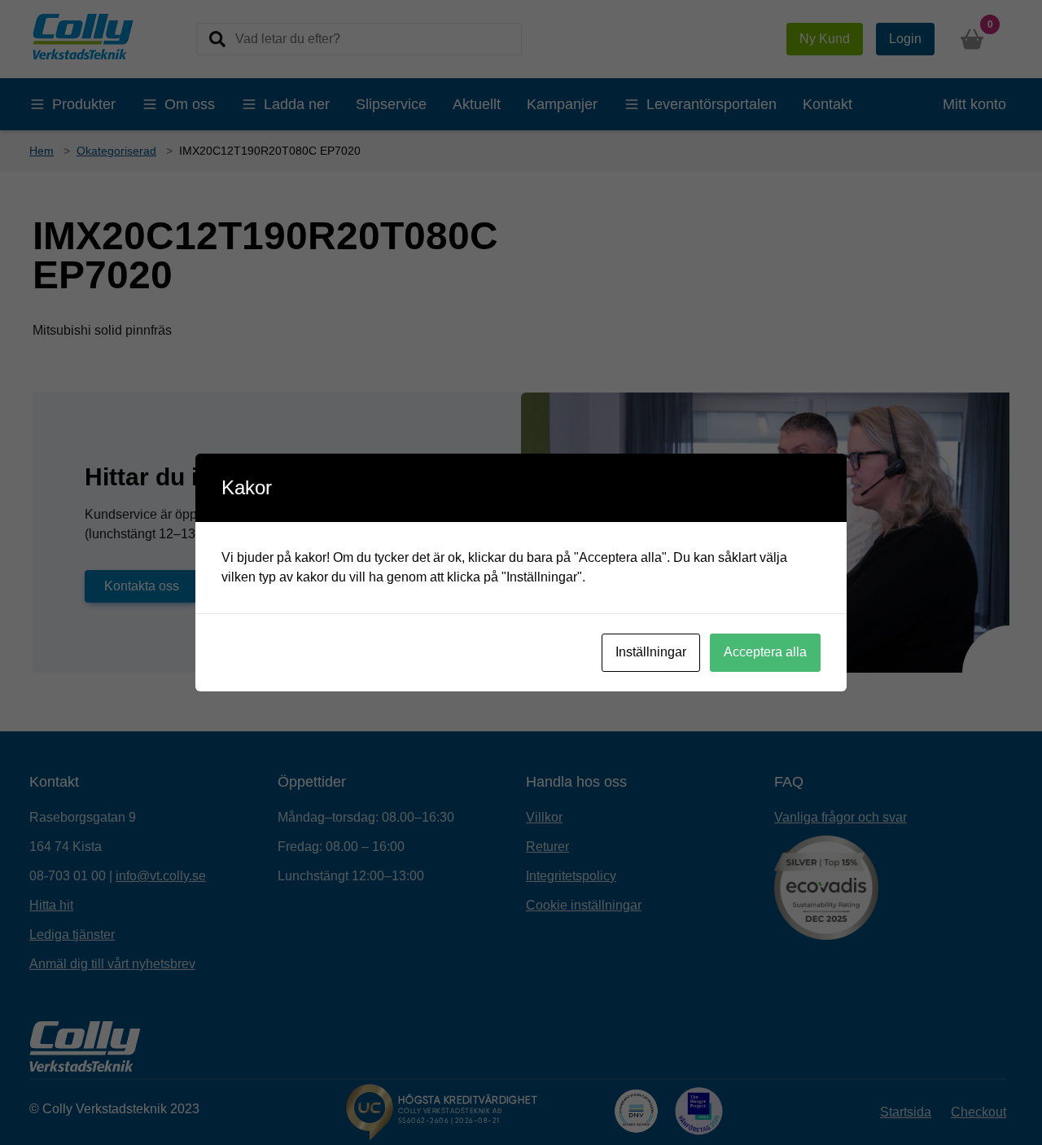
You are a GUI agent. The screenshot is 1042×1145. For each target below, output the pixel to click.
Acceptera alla (765, 652)
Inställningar (650, 652)
